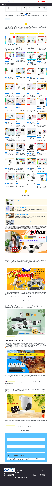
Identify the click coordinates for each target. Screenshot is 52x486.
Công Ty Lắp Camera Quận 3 (35, 227)
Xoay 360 (42, 33)
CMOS (39, 33)
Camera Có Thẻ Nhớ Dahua (26, 13)
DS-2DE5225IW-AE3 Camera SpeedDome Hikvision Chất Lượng (13, 227)
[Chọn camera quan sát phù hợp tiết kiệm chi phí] (46, 9)
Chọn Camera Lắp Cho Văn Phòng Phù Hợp (23, 221)
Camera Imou (34, 475)
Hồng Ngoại (23, 33)
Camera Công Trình (42, 474)
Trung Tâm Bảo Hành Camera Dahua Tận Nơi (15, 455)
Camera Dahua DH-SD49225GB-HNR (41, 135)
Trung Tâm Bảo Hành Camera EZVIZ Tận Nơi (15, 443)
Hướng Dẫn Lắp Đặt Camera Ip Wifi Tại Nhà (25, 228)
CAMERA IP (36, 4)
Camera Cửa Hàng (42, 473)
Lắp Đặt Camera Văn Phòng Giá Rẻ (35, 228)
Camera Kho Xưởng (42, 475)
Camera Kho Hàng (42, 476)
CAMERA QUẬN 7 (3, 4)
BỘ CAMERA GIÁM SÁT (27, 4)
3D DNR (18, 33)
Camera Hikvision (35, 473)
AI (26, 33)
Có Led (11, 33)
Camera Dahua (35, 470)
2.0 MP (33, 33)
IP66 (15, 33)
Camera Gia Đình (42, 470)
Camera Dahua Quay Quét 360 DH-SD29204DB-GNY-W (20, 150)
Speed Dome (36, 33)
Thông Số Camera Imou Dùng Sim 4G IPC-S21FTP (24, 200)
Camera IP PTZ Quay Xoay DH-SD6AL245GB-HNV (40, 150)
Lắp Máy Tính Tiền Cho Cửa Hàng (21, 214)
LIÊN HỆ (39, 4)
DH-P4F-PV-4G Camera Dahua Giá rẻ (31, 180)
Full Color (20, 33)
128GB (13, 33)
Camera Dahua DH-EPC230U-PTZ (20, 105)
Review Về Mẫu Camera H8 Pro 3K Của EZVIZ (23, 207)
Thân (31, 33)
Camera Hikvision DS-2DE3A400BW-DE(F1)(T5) (25, 226)
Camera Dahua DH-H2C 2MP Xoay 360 (9, 59)
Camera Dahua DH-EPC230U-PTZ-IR (9, 105)
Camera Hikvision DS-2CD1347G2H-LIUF (26, 227)
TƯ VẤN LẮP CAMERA (21, 4)
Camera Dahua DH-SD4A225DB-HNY (20, 135)
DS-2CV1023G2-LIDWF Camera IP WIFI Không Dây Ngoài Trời (39, 226)
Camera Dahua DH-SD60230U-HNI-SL (9, 120)
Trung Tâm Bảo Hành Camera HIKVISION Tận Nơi (16, 450)
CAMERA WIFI (32, 4)
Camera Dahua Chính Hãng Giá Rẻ (9, 35)
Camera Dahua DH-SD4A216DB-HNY (41, 106)
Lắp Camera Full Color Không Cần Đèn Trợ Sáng (13, 228)
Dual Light (28, 33)
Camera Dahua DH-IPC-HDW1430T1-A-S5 (14, 226)
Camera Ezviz (34, 476)
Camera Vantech (35, 474)
